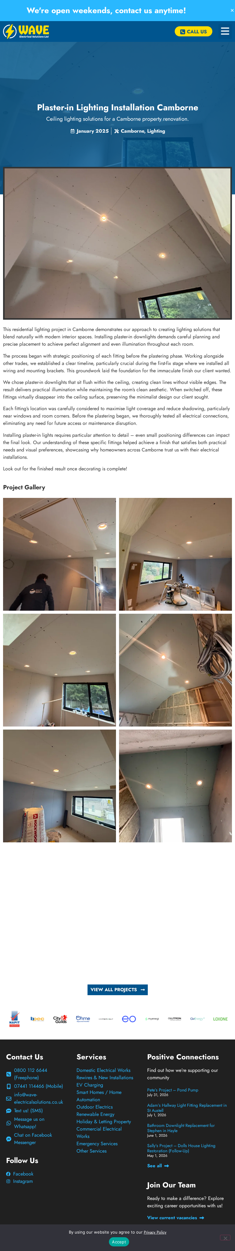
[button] (225, 31)
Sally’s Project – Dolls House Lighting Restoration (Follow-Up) (181, 1148)
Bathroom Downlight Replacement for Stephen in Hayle (181, 1128)
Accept (119, 1241)
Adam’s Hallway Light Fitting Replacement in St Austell (187, 1107)
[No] (225, 1237)
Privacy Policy (155, 1232)
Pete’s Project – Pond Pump (172, 1090)
